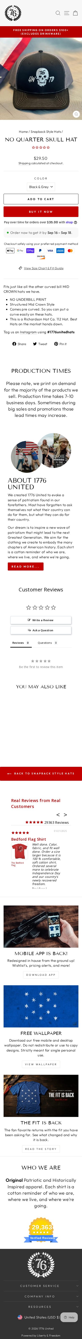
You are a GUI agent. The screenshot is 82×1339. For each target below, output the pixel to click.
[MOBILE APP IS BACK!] (41, 926)
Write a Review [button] (43, 620)
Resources (40, 1306)
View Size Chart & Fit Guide (43, 268)
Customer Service (40, 1286)
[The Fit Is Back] (41, 1096)
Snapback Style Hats (46, 132)
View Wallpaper (41, 1064)
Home (23, 132)
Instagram (28, 332)
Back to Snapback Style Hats (44, 773)
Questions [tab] (45, 643)
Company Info (40, 1296)
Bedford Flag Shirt (28, 839)
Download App (41, 974)
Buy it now (41, 211)
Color (41, 178)
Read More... (26, 566)
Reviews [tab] (18, 643)
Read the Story (41, 1149)
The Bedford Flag (17, 864)
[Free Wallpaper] (41, 1006)
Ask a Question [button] (43, 630)
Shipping (24, 163)
